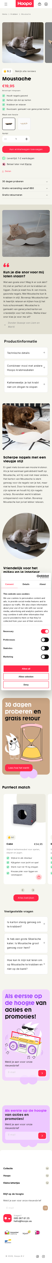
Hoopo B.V (19, 1256)
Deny (26, 684)
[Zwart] (8, 124)
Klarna (28, 164)
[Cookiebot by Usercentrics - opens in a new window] (37, 576)
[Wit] (24, 124)
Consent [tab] (9, 584)
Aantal (5, 133)
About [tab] (43, 584)
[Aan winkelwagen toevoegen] (38, 877)
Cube (10, 844)
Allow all (26, 668)
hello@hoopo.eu (23, 1221)
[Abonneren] (42, 1073)
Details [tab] (26, 584)
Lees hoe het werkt (18, 767)
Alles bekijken (26, 898)
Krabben (14, 14)
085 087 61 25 (21, 1218)
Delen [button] (8, 171)
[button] (6, 4)
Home (4, 14)
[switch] (45, 640)
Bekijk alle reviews (25, 71)
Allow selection (26, 676)
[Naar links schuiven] (23, 890)
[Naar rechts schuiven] (33, 890)
